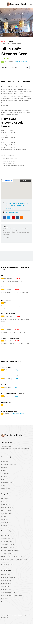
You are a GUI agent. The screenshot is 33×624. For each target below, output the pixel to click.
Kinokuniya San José (7, 547)
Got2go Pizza (5, 586)
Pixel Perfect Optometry (8, 577)
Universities (5, 498)
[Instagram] (12, 611)
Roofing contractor (18, 413)
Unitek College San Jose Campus (11, 556)
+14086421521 (10, 208)
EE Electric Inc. (6, 589)
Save (26, 67)
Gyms (3, 485)
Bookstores (4, 470)
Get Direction (26, 180)
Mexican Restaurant (7, 482)
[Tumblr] (17, 217)
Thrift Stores (5, 473)
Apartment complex (19, 405)
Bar (16, 387)
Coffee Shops (5, 488)
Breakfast (10, 41)
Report (6, 67)
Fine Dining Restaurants (8, 464)
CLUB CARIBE (5, 535)
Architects (4, 519)
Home (3, 41)
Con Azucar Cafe (6, 541)
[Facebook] (4, 217)
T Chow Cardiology (7, 553)
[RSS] (21, 217)
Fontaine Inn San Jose (8, 583)
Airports (3, 516)
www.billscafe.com (12, 212)
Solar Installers (6, 513)
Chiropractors (5, 504)
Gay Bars (4, 501)
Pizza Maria (5, 599)
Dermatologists (6, 510)
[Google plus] (13, 217)
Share (16, 67)
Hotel (16, 378)
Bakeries (4, 467)
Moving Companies (7, 507)
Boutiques (4, 461)
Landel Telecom (6, 574)
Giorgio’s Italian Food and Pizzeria (11, 595)
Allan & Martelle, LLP (8, 592)
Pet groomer (18, 370)
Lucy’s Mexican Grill (7, 565)
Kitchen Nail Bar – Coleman (10, 550)
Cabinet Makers (6, 522)
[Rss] (16, 611)
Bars (2, 479)
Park (16, 396)
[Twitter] (8, 217)
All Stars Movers (6, 580)
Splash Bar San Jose (7, 538)
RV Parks (4, 525)
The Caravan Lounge (8, 544)
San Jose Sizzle (16, 615)
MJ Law (3, 602)
